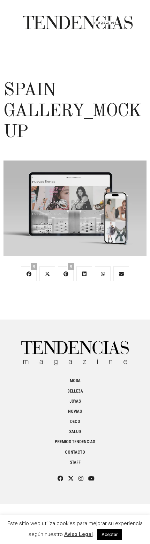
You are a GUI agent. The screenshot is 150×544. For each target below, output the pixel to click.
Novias (75, 411)
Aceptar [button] (110, 534)
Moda (75, 380)
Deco (75, 421)
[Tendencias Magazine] (78, 19)
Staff (75, 462)
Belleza (75, 391)
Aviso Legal (78, 534)
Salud (75, 431)
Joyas (75, 401)
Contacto (75, 452)
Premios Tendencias (75, 441)
